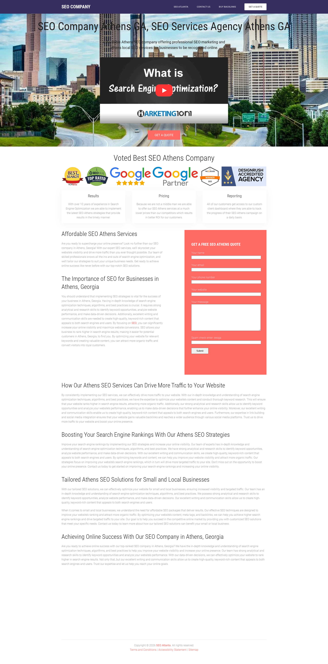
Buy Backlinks (227, 6)
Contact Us (203, 6)
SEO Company (76, 7)
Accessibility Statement (172, 649)
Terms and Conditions (143, 649)
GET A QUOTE (255, 6)
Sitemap (193, 649)
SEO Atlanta (181, 6)
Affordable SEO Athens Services (99, 233)
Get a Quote (164, 135)
